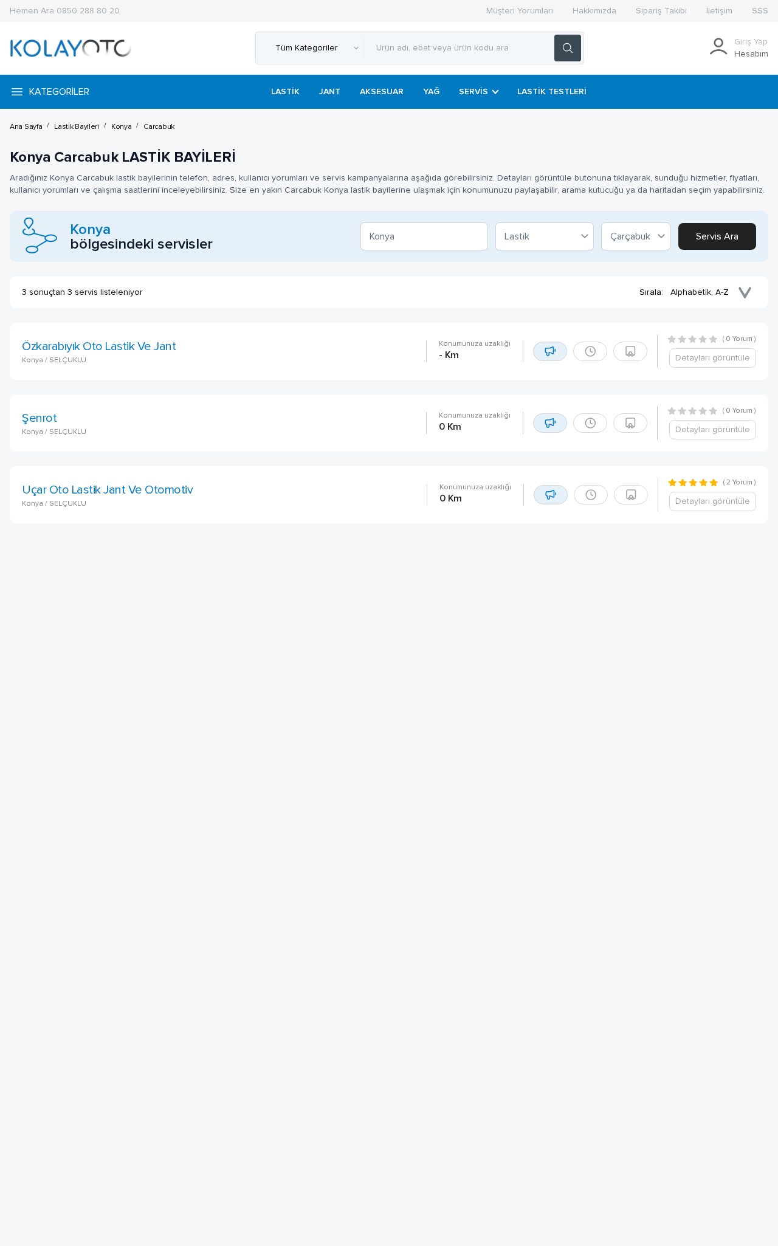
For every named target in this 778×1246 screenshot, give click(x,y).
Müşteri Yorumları (519, 11)
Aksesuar (382, 92)
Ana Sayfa (26, 127)
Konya (121, 127)
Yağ (431, 92)
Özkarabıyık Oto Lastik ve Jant (99, 346)
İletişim (719, 11)
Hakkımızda (594, 11)
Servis (473, 92)
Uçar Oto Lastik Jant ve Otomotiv (107, 490)
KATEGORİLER (59, 92)
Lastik (285, 92)
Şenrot (39, 418)
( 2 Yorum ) (739, 482)
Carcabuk (158, 127)
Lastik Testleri (552, 92)
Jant (329, 92)
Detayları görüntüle (712, 358)
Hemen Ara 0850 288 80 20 (65, 11)
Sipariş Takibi (661, 11)
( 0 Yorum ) (739, 339)
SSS (760, 11)
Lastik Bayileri (76, 127)
